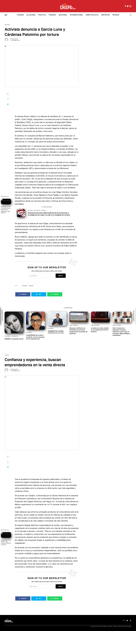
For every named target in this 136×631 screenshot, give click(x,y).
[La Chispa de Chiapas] (68, 6)
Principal (31, 285)
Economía (29, 332)
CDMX (70, 325)
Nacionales (37, 210)
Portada (43, 210)
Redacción (15, 39)
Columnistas (14, 336)
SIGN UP (60, 275)
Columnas (7, 336)
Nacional (7, 24)
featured (24, 285)
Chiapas (7, 355)
